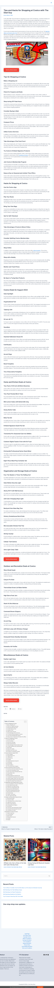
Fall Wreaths (9, 762)
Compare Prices (10, 730)
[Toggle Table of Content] (24, 722)
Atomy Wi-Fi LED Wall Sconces (13, 786)
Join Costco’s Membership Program (13, 735)
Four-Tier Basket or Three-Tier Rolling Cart (15, 783)
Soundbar (9, 759)
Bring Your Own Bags (11, 742)
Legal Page (27, 933)
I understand (40, 987)
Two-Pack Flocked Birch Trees (13, 770)
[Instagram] (48, 954)
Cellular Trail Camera (11, 794)
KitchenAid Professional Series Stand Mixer (15, 779)
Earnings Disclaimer (27, 940)
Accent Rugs (9, 763)
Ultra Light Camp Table (12, 795)
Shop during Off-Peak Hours (12, 727)
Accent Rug (9, 806)
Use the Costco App (10, 739)
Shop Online (9, 747)
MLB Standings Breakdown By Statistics (12, 894)
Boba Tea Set (9, 774)
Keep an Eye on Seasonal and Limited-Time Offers (17, 736)
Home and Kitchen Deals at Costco (12, 767)
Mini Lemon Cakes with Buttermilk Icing (14, 771)
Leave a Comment (7, 867)
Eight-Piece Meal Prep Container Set (14, 780)
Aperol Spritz (9, 815)
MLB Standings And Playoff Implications (12, 892)
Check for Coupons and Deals (12, 726)
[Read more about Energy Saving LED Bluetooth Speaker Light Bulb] (39, 849)
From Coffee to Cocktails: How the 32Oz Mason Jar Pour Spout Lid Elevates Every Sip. (22, 887)
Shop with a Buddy (10, 748)
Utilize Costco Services (11, 731)
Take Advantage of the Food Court (13, 732)
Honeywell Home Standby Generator (14, 808)
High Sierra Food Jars (11, 802)
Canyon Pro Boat (10, 799)
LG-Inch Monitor (10, 814)
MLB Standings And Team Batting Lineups (12, 889)
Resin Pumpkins (10, 764)
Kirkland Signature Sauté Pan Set (13, 775)
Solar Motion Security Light (12, 785)
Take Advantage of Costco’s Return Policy (15, 744)
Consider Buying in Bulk (11, 728)
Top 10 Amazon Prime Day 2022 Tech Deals (13, 896)
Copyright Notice (27, 937)
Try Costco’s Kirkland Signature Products (14, 734)
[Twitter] (46, 954)
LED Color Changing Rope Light (13, 787)
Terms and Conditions (27, 948)
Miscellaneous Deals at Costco (11, 811)
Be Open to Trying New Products (14, 751)
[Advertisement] (14, 916)
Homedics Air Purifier (12, 810)
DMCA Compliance (27, 938)
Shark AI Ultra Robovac (11, 803)
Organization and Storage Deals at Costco (13, 782)
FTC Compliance (27, 941)
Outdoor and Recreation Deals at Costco (13, 797)
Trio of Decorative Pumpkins (13, 766)
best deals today (15, 867)
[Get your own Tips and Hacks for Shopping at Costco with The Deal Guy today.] (11, 700)
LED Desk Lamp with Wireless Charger (14, 807)
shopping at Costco (23, 155)
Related (8, 819)
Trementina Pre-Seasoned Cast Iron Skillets (15, 776)
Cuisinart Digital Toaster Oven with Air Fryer (15, 778)
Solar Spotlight (10, 754)
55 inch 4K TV (10, 758)
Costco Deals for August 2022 (11, 752)
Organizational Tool (11, 755)
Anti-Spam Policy (27, 935)
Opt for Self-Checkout (11, 743)
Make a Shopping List (11, 724)
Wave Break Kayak (10, 798)
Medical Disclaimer (27, 943)
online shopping (36, 250)
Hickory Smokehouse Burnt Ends (13, 790)
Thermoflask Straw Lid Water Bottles (14, 801)
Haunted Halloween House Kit (12, 760)
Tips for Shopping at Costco (11, 723)
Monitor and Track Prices (12, 750)
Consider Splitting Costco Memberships (14, 746)
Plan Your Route (10, 740)
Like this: (8, 818)
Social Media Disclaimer (27, 946)
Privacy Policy (27, 945)
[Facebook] (44, 954)
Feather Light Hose (10, 813)
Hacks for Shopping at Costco (11, 738)
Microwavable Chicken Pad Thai (13, 791)
